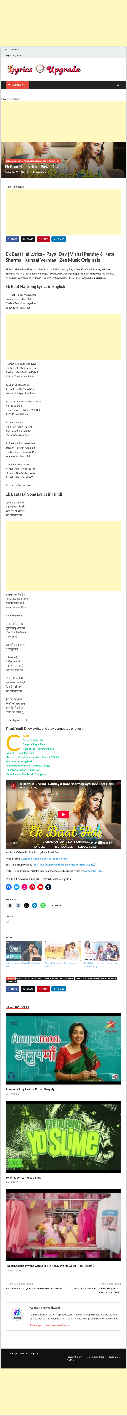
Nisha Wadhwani (38, 172)
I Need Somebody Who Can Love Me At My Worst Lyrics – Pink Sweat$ (50, 1265)
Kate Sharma (67, 978)
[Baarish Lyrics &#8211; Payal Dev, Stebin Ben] (24, 951)
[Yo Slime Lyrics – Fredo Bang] (63, 1138)
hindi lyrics (22, 978)
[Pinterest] (32, 887)
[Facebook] (9, 887)
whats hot (54, 161)
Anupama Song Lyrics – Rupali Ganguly (30, 1089)
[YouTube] (40, 887)
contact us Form (93, 870)
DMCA (70, 1360)
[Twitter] (17, 887)
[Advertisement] (63, 23)
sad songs (93, 978)
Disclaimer (115, 1356)
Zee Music (11, 981)
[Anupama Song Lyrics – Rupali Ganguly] (63, 1049)
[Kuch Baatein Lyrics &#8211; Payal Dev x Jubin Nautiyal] (102, 951)
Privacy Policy (74, 1356)
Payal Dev (80, 978)
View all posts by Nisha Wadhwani (51, 1325)
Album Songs (17, 161)
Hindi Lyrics (37, 978)
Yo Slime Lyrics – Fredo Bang (23, 1177)
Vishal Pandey (108, 978)
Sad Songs (44, 161)
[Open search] (118, 85)
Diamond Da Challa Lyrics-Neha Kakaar (44, 858)
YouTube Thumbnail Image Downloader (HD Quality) (64, 864)
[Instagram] (24, 887)
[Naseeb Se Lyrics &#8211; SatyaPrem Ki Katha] (63, 951)
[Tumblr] (48, 887)
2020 (8, 161)
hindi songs (32, 161)
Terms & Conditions (95, 1356)
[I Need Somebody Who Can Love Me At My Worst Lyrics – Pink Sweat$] (63, 1226)
